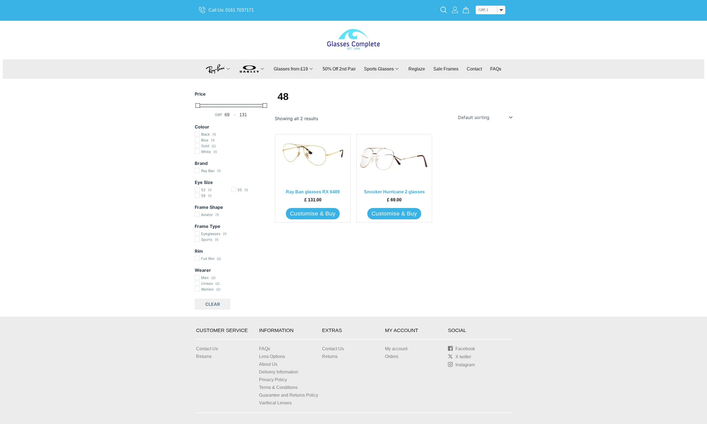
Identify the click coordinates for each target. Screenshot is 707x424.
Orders (391, 356)
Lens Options (272, 356)
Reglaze (416, 69)
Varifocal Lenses (275, 403)
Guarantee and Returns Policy (288, 395)
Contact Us (207, 348)
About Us (268, 364)
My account (396, 348)
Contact (474, 69)
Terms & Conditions (278, 387)
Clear (212, 304)
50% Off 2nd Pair (339, 69)
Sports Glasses (379, 69)
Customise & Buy (313, 213)
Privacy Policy (273, 379)
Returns (204, 356)
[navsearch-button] (443, 10)
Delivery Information (278, 372)
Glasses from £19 (291, 69)
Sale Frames (445, 69)
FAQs (495, 69)
